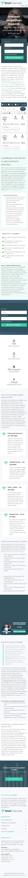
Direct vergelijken (14, 779)
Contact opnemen (6, 820)
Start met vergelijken (7, 831)
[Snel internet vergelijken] (11, 2)
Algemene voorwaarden (8, 822)
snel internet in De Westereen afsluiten (14, 551)
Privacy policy (5, 825)
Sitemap (3, 828)
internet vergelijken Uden (14, 189)
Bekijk (15, 129)
